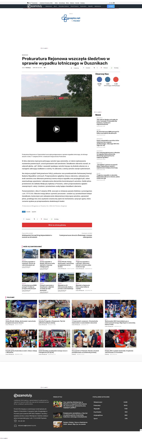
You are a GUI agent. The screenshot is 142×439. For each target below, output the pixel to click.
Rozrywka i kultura (43, 319)
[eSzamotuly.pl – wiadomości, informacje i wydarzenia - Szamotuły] (34, 6)
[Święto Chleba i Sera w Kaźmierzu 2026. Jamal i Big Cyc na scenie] (57, 424)
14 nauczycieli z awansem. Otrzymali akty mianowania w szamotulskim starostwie (85, 322)
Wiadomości (25, 54)
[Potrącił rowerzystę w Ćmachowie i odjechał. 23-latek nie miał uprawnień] (48, 277)
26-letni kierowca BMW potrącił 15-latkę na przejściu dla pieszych (29, 286)
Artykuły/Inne (99, 117)
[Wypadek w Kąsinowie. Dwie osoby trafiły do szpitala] (84, 277)
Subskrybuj (116, 77)
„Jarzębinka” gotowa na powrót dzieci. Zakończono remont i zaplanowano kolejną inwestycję (107, 166)
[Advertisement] (71, 35)
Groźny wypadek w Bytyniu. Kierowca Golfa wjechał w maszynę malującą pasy (47, 264)
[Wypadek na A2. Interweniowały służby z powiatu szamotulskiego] (66, 277)
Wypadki (24, 259)
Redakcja (28, 67)
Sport (106, 319)
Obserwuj (107, 77)
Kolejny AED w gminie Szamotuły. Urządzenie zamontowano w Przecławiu (119, 351)
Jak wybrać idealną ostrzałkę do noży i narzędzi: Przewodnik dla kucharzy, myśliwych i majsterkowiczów (107, 122)
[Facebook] (110, 3)
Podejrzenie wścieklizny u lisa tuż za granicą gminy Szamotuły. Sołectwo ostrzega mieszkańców (75, 415)
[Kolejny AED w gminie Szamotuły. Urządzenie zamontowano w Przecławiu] (120, 338)
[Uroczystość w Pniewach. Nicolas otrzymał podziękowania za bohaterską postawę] (87, 338)
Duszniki (28, 211)
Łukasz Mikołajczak (26, 266)
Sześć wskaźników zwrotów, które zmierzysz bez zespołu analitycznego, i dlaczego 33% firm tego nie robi (108, 143)
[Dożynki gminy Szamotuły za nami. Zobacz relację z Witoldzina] (21, 338)
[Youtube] (114, 3)
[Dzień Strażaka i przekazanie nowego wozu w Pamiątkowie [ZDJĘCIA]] (54, 338)
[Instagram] (112, 3)
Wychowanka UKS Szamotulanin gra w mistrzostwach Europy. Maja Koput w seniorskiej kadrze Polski (120, 322)
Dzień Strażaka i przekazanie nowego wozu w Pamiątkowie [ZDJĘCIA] (53, 351)
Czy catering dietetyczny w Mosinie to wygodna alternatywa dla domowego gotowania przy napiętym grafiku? (108, 155)
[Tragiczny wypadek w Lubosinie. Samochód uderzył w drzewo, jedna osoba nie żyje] (84, 253)
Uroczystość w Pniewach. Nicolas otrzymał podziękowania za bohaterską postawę (85, 351)
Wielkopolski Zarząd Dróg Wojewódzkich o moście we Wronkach (37, 236)
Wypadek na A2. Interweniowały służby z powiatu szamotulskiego (65, 286)
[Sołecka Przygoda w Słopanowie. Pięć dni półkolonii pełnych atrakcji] (54, 309)
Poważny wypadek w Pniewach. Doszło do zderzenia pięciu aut (28, 263)
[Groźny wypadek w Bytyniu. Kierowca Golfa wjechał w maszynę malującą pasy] (48, 253)
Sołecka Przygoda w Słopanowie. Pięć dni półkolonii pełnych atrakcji (52, 322)
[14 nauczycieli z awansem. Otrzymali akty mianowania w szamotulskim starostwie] (87, 309)
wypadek (34, 211)
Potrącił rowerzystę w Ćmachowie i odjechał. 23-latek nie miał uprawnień (47, 287)
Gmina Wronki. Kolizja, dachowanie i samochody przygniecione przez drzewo (66, 264)
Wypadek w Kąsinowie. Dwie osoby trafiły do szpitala (83, 286)
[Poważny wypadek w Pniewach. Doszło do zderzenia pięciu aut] (30, 253)
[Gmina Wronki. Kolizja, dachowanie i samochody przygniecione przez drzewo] (66, 253)
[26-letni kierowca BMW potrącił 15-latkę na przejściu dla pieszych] (30, 277)
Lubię (99, 77)
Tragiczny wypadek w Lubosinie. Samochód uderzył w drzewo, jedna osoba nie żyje (83, 264)
